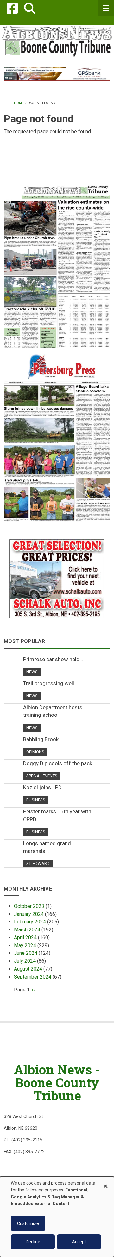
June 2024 (25, 953)
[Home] (57, 41)
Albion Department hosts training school (52, 711)
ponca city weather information (57, 172)
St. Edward (38, 863)
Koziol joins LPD (42, 787)
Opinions (35, 751)
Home (19, 103)
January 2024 (29, 914)
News (32, 671)
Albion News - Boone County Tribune (57, 1082)
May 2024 (25, 945)
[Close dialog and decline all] (105, 1183)
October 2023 (29, 906)
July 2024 (25, 961)
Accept (79, 1241)
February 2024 (30, 922)
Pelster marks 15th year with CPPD (57, 815)
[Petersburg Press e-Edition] (57, 435)
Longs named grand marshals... (47, 847)
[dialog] (57, 1217)
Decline (33, 1241)
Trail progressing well (48, 683)
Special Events (41, 775)
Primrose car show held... (53, 659)
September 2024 (32, 977)
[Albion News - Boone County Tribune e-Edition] (57, 262)
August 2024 (28, 969)
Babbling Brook (41, 739)
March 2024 (27, 930)
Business (35, 799)
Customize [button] (28, 1223)
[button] (29, 8)
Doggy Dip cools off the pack (57, 763)
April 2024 (25, 938)
